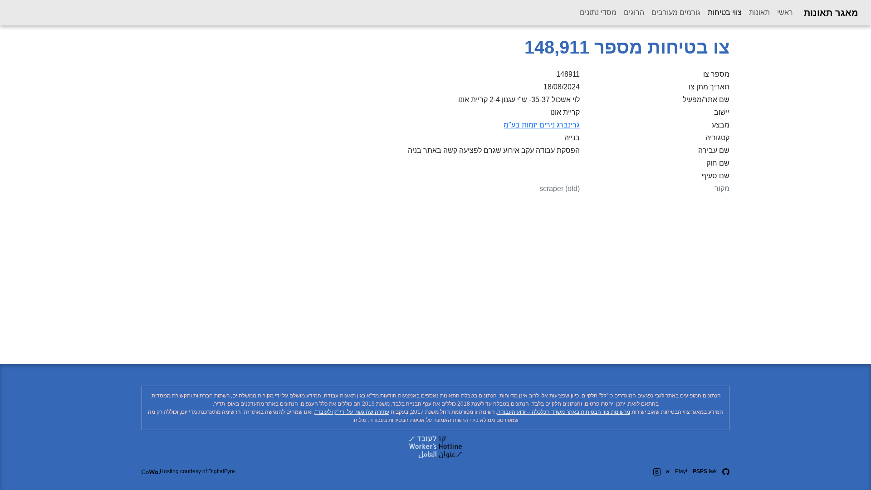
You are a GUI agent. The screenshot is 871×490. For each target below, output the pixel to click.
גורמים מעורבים (675, 12)
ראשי (785, 12)
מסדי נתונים (598, 12)
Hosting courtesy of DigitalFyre (197, 471)
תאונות (759, 12)
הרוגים (634, 12)
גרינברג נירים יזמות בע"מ (542, 125)
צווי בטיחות (723, 12)
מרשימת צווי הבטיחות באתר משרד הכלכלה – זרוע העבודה (563, 412)
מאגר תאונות (831, 13)
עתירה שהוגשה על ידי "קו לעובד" (352, 412)
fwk (705, 471)
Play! (681, 471)
